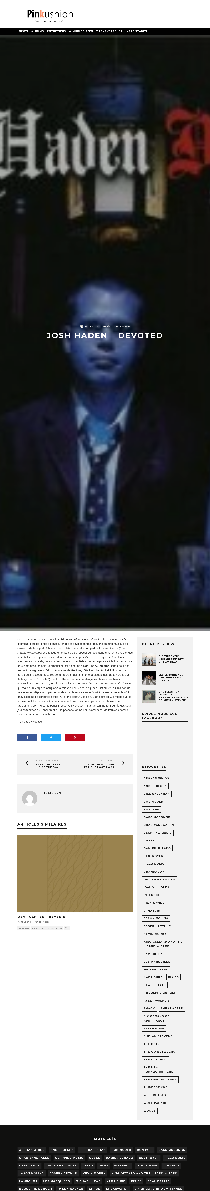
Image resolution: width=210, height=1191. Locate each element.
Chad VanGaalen (159, 824)
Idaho (149, 887)
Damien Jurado (157, 848)
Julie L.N (88, 326)
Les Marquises (157, 961)
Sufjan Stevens (158, 1036)
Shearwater (172, 1008)
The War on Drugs (160, 1079)
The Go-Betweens (159, 1051)
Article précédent (48, 761)
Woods (150, 1110)
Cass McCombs (157, 817)
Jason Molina (156, 918)
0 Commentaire (55, 928)
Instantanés (136, 31)
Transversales (109, 31)
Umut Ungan (24, 922)
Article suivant (104, 761)
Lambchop (153, 953)
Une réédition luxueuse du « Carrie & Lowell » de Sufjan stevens (173, 696)
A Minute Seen (81, 31)
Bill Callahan (157, 793)
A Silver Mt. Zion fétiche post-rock (99, 766)
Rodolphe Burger (160, 992)
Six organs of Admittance (157, 1018)
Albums (37, 31)
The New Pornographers (158, 1069)
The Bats (152, 1043)
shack (149, 1008)
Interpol (152, 895)
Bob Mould (153, 801)
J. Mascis (152, 910)
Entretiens (56, 31)
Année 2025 (24, 928)
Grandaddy (154, 871)
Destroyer (154, 856)
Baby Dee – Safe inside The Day (48, 766)
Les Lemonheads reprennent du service (171, 677)
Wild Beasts (155, 1095)
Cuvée (149, 840)
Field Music (154, 863)
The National (156, 1059)
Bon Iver (151, 809)
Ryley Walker (156, 1000)
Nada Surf (153, 977)
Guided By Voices (159, 879)
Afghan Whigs (156, 778)
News (23, 31)
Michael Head (156, 969)
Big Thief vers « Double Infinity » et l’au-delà (173, 659)
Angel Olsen (155, 786)
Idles (164, 887)
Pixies (173, 977)
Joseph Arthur (157, 926)
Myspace (36, 721)
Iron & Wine (154, 902)
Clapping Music (158, 832)
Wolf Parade (155, 1102)
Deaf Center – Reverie (41, 917)
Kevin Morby (155, 933)
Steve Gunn (154, 1028)
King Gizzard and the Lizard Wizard (163, 944)
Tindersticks (156, 1087)
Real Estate (155, 985)
